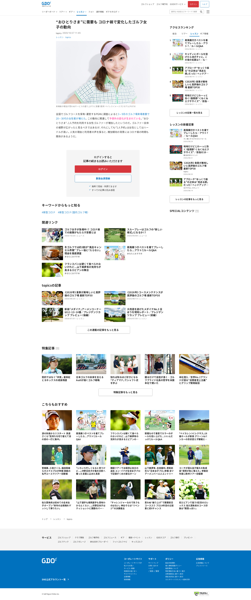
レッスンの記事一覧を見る (189, 112)
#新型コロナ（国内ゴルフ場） (73, 212)
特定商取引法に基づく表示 (175, 571)
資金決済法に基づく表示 (174, 577)
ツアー (62, 11)
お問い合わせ (153, 566)
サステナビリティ (130, 574)
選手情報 (100, 11)
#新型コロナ (48, 212)
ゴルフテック (63, 541)
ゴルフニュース (110, 537)
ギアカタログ (111, 11)
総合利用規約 (170, 563)
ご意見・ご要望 (153, 571)
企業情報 (127, 577)
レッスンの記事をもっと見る (189, 199)
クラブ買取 (79, 537)
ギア (71, 11)
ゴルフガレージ (79, 541)
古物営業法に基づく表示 (174, 574)
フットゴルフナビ (120, 541)
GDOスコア (161, 537)
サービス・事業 (129, 568)
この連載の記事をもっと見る (103, 330)
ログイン (193, 4)
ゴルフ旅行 (174, 537)
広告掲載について (202, 563)
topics (68, 37)
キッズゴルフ (137, 541)
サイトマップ (153, 563)
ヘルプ (204, 4)
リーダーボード (48, 11)
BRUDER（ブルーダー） (99, 541)
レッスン (80, 11)
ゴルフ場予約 (162, 4)
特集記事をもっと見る (125, 392)
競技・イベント (135, 537)
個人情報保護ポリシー (173, 566)
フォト (91, 11)
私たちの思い (129, 566)
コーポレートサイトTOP (133, 563)
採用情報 (127, 579)
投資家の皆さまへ (130, 571)
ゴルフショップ (147, 4)
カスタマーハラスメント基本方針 (177, 579)
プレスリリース (202, 566)
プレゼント (188, 537)
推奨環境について (171, 568)
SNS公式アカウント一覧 (54, 579)
